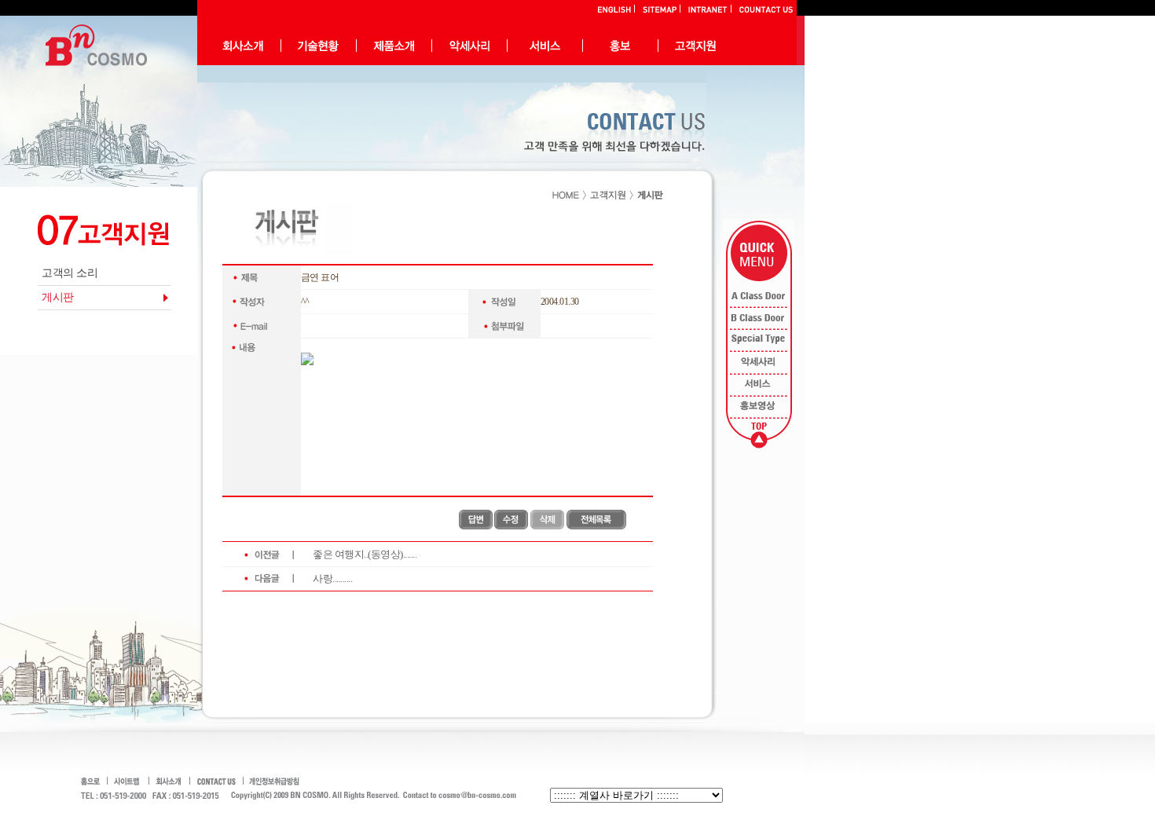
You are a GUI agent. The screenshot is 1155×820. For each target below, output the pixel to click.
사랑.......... (332, 578)
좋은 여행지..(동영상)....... (364, 554)
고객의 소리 (69, 273)
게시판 (58, 297)
